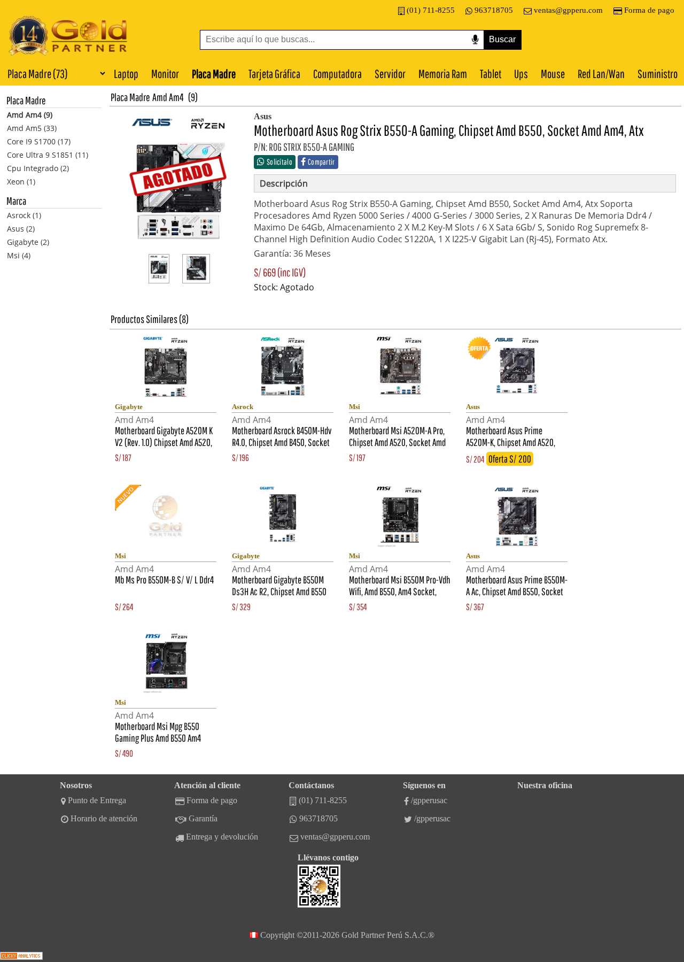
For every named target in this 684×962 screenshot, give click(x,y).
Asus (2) (21, 229)
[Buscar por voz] (475, 39)
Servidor (390, 73)
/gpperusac (429, 800)
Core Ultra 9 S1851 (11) (47, 155)
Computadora (337, 73)
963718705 (494, 10)
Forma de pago (649, 10)
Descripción (284, 183)
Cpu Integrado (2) (38, 168)
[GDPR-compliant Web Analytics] (21, 957)
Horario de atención (104, 818)
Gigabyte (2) (28, 242)
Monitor (165, 73)
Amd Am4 (168, 97)
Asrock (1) (24, 215)
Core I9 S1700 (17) (39, 141)
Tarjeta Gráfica (274, 73)
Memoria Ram (442, 73)
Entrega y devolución (222, 836)
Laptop (126, 73)
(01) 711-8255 (431, 10)
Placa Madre (214, 73)
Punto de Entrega (97, 800)
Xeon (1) (21, 181)
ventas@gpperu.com (568, 10)
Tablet (490, 73)
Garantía (203, 818)
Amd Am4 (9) (29, 115)
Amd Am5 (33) (32, 128)
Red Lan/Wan (601, 73)
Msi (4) (18, 255)
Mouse (553, 73)
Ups (521, 73)
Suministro (658, 73)
